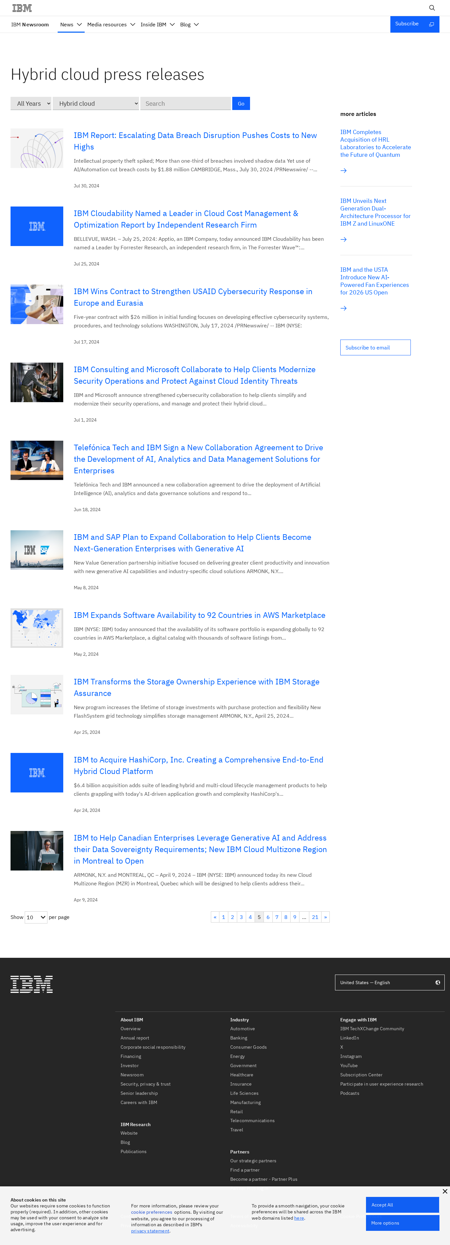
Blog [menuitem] (185, 24)
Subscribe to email (368, 347)
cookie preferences (151, 1212)
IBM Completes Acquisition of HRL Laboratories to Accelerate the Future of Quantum (375, 143)
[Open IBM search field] (432, 8)
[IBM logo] (25, 8)
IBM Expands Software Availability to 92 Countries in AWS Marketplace (199, 615)
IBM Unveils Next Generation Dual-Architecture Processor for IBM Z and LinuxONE (375, 212)
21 (315, 917)
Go (241, 103)
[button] (375, 347)
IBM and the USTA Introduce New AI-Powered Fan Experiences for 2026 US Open (374, 281)
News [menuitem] (66, 24)
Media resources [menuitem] (107, 24)
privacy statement (150, 1231)
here (299, 1218)
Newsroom (30, 24)
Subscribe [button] (407, 23)
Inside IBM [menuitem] (153, 24)
